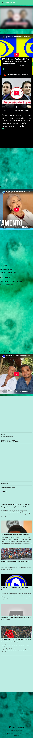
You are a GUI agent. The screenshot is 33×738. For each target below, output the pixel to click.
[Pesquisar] (31, 2)
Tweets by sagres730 (7, 436)
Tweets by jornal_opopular (7, 269)
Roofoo (20, 730)
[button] (3, 69)
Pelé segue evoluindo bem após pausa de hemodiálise (15, 534)
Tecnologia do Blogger (17, 727)
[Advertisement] (16, 166)
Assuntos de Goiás (10, 2)
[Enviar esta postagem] (3, 129)
